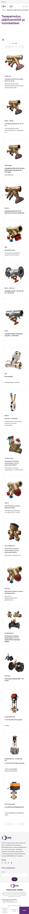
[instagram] (8, 862)
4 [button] (19, 47)
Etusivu (4, 10)
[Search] (23, 6)
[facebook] (11, 862)
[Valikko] (26, 6)
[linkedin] (2, 862)
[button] (6, 47)
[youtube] (5, 862)
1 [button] (9, 47)
